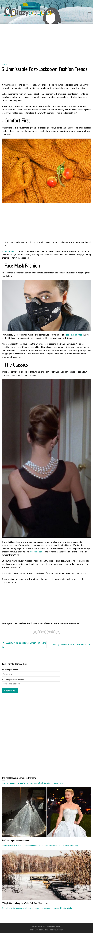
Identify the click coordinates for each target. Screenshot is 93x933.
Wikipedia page (36, 552)
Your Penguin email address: (13, 679)
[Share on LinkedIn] (58, 632)
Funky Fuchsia (8, 251)
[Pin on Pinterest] (53, 632)
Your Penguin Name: (10, 670)
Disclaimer (44, 930)
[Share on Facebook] (40, 632)
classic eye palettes (73, 335)
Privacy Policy (56, 930)
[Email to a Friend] (49, 632)
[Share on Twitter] (44, 632)
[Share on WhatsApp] (35, 632)
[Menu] (89, 12)
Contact (34, 930)
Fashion (4, 64)
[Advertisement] (46, 42)
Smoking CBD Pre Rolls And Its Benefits (69, 644)
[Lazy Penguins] (27, 12)
